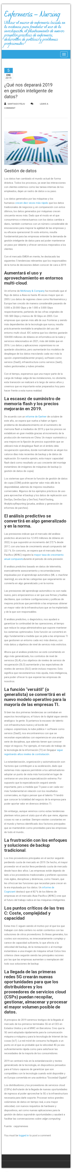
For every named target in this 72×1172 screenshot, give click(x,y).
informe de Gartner (36, 416)
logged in (24, 1135)
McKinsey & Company (32, 290)
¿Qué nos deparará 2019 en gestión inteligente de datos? (28, 90)
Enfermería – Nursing (32, 16)
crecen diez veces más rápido (31, 202)
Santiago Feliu (16, 104)
